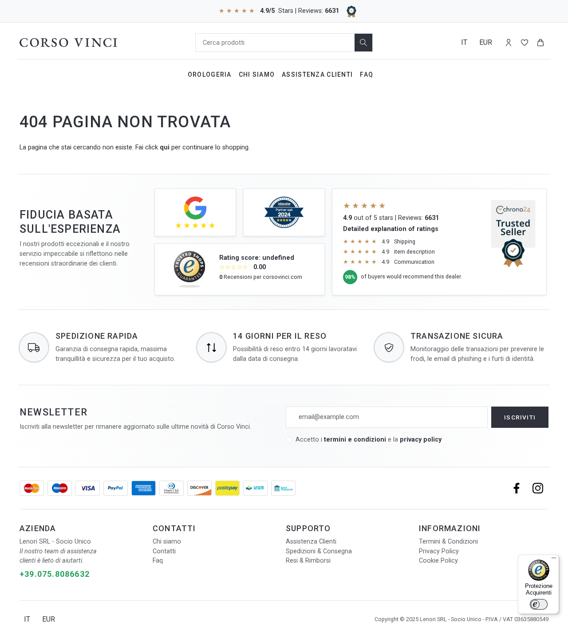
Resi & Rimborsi (308, 560)
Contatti (164, 551)
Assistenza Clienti (317, 74)
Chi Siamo (257, 74)
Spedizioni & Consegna (319, 551)
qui (165, 147)
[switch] (539, 604)
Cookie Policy (438, 560)
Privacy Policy (439, 551)
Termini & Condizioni (448, 541)
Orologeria (210, 74)
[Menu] (553, 560)
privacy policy (421, 439)
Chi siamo (167, 541)
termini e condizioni (355, 439)
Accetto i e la (369, 439)
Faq (366, 74)
